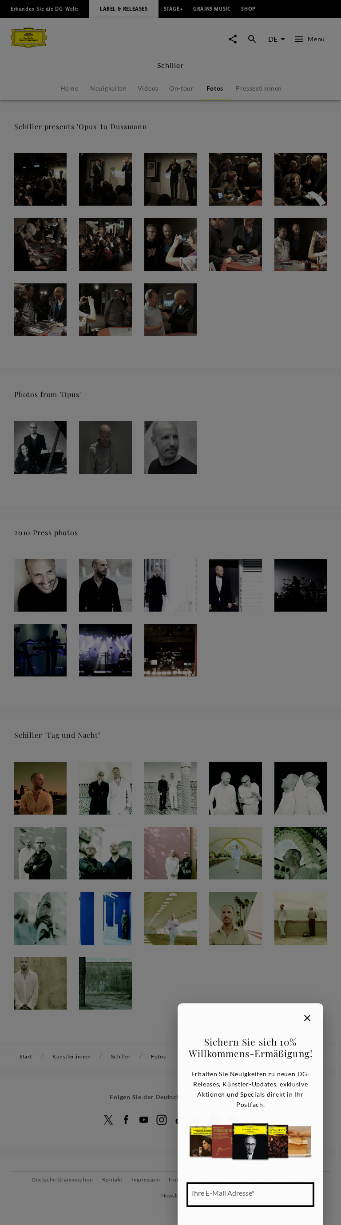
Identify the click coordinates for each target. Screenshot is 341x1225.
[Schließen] (307, 1018)
